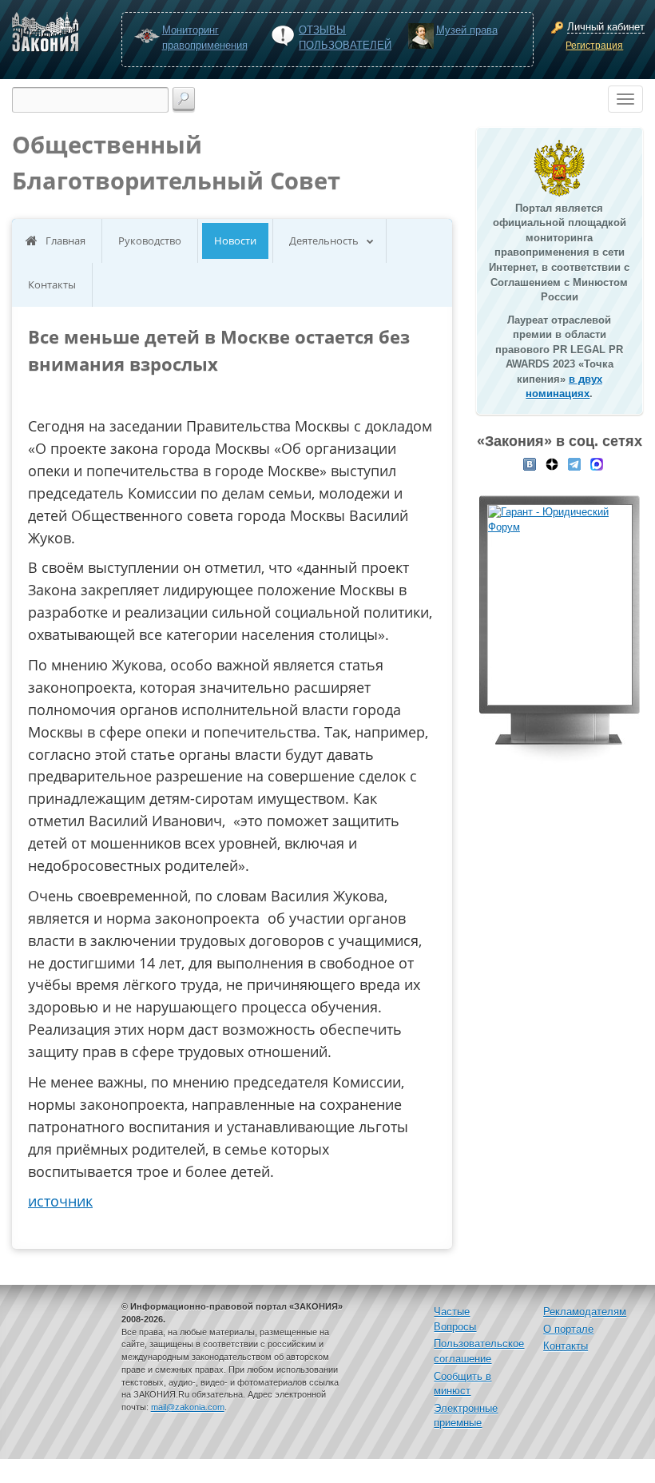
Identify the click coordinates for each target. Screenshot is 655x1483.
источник (60, 1201)
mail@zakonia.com (187, 1407)
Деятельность (324, 240)
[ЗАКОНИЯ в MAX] (596, 463)
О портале (568, 1329)
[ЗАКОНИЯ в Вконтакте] (529, 463)
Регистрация (594, 45)
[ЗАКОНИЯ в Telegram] (574, 463)
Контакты (52, 284)
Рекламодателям (584, 1312)
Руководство (149, 240)
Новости (235, 240)
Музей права (467, 30)
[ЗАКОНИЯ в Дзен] (552, 463)
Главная (65, 240)
